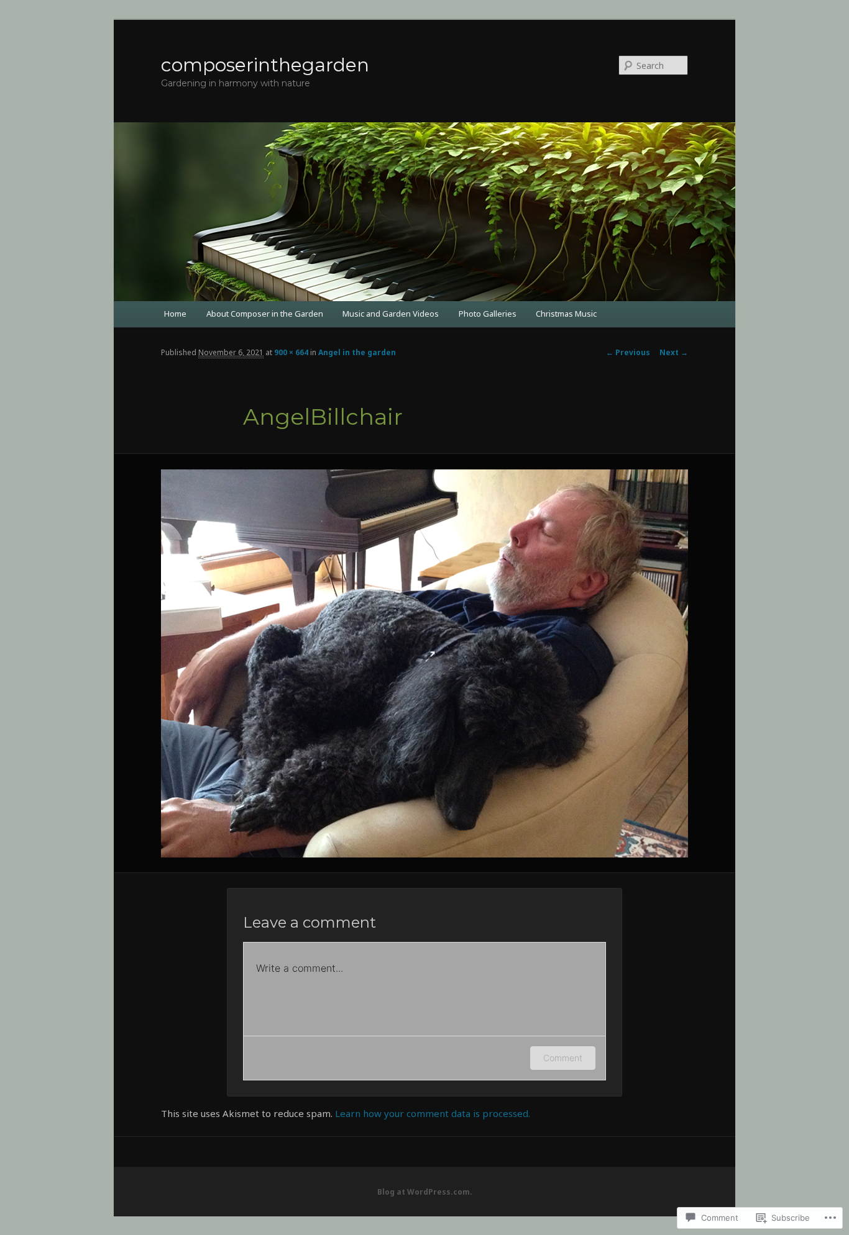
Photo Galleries (487, 313)
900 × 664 (291, 352)
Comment (562, 1057)
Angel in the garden (357, 352)
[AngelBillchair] (424, 663)
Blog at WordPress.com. (424, 1192)
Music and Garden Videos (390, 313)
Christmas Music (566, 313)
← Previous (628, 352)
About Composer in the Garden (264, 313)
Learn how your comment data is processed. (432, 1113)
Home (175, 313)
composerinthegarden (265, 64)
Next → (673, 352)
